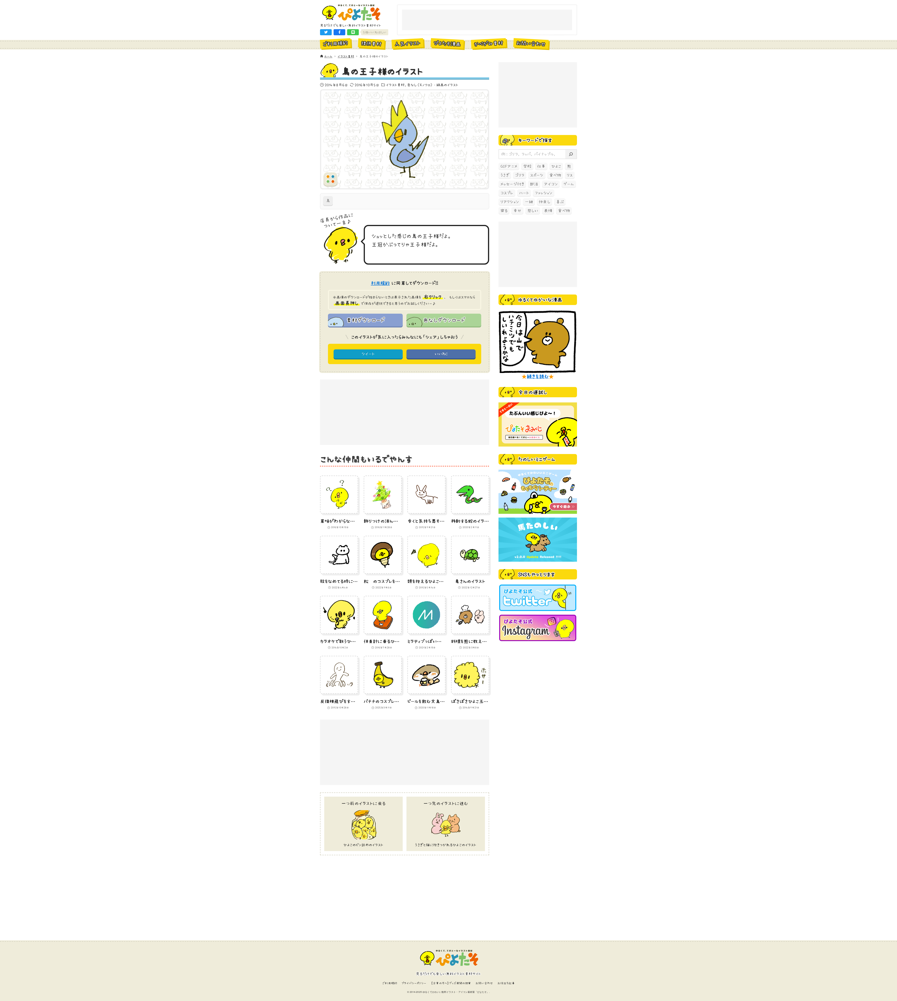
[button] (326, 32)
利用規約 (380, 283)
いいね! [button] (441, 354)
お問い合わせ (484, 983)
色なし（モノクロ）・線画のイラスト (433, 85)
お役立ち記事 (506, 983)
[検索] (571, 154)
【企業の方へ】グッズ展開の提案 (451, 983)
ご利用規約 (389, 983)
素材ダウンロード (365, 320)
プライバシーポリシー (414, 983)
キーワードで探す (535, 140)
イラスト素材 (395, 85)
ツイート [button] (368, 354)
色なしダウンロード (444, 320)
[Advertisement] (487, 20)
